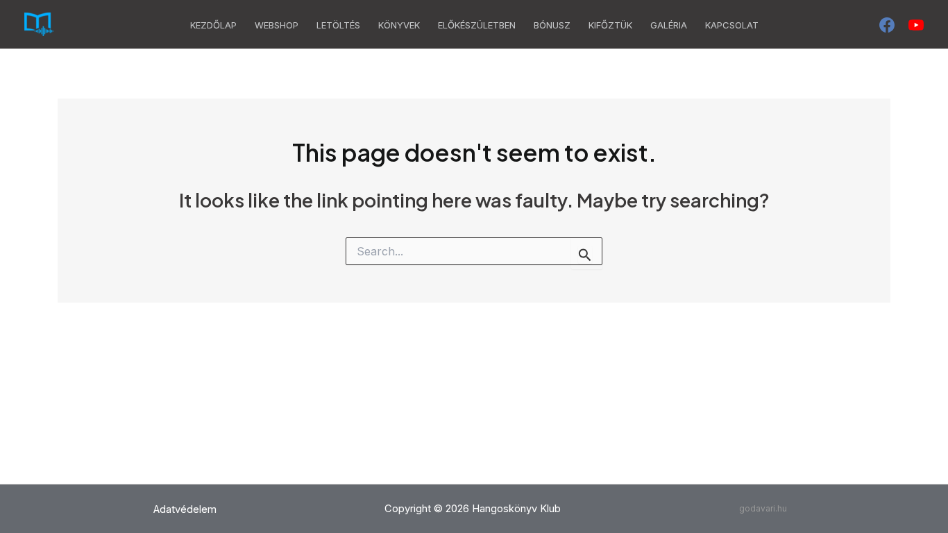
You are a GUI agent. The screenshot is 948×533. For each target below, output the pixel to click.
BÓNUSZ (552, 25)
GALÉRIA (668, 25)
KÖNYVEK (399, 25)
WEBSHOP (276, 25)
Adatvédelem (185, 509)
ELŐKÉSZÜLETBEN (477, 25)
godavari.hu (763, 508)
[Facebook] (887, 25)
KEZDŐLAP (213, 25)
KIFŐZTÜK (610, 25)
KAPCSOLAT (732, 25)
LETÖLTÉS (338, 25)
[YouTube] (916, 25)
